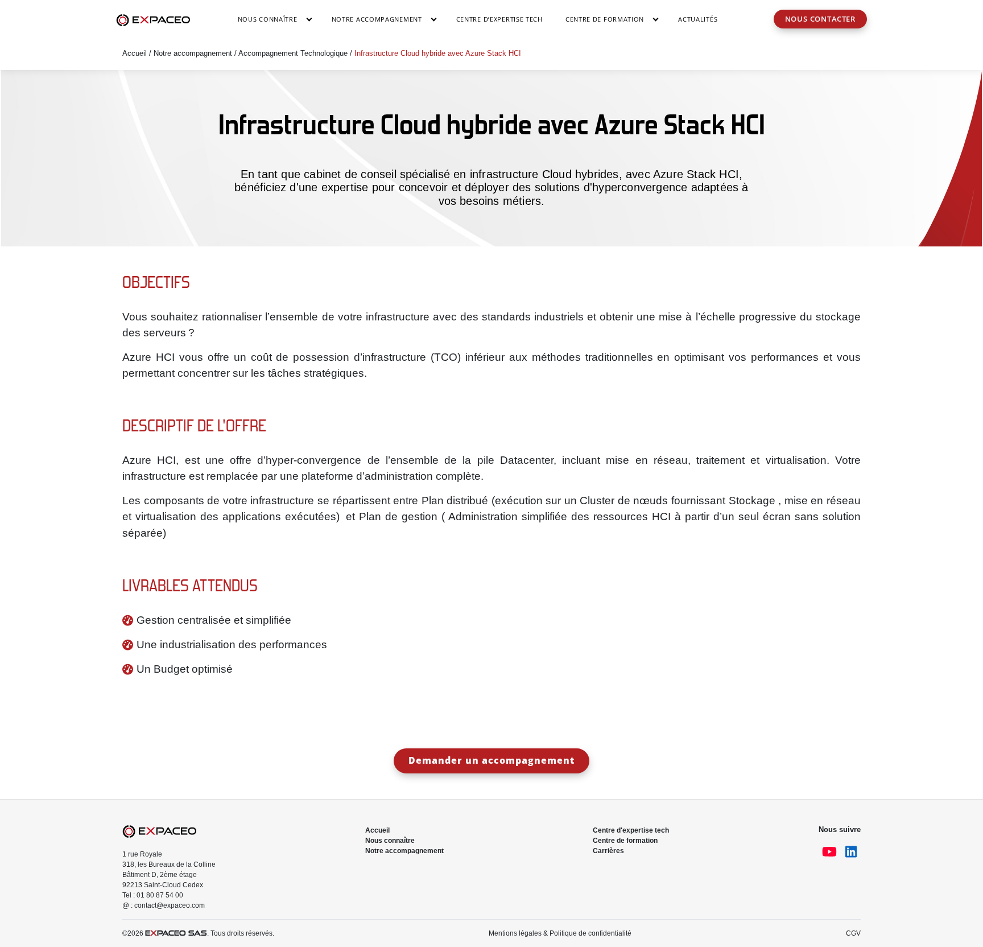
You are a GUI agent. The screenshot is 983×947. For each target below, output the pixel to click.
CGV (853, 933)
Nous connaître (268, 19)
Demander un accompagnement (491, 760)
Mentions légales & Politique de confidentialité (560, 933)
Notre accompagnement (377, 19)
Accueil (134, 53)
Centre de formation (625, 841)
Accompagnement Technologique (293, 53)
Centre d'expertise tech (631, 830)
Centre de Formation (604, 19)
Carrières (608, 851)
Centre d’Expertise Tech (499, 19)
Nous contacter (820, 19)
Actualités (697, 19)
